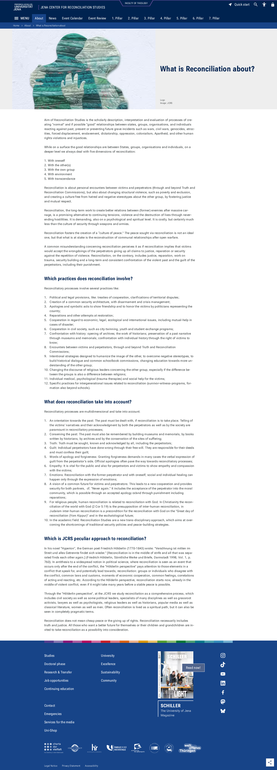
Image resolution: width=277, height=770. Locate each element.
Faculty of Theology (136, 3)
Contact (49, 705)
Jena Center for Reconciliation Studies (73, 7)
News (52, 18)
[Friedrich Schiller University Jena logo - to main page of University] (23, 7)
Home (16, 25)
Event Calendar (72, 18)
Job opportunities (56, 680)
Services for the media (59, 722)
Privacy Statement (71, 765)
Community (108, 680)
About (39, 18)
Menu (25, 18)
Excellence (108, 664)
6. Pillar (198, 18)
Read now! (193, 668)
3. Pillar (149, 18)
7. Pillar (214, 18)
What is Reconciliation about (50, 25)
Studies (49, 656)
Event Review (97, 18)
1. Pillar (117, 18)
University (107, 656)
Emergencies (53, 714)
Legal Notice (50, 765)
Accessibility (91, 765)
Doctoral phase (54, 664)
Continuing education (59, 689)
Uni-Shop (50, 730)
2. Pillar (133, 18)
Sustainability (110, 672)
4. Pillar (165, 18)
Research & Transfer (58, 672)
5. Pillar (182, 18)
